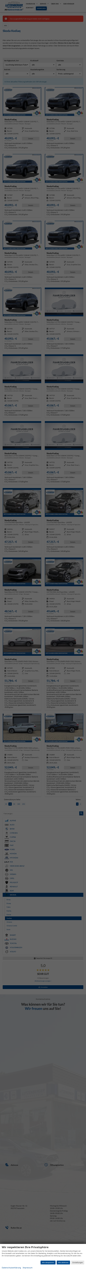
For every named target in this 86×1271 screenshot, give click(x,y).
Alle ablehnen (63, 1262)
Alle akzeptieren (48, 1262)
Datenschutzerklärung (11, 1267)
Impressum (27, 1267)
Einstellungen (77, 1262)
